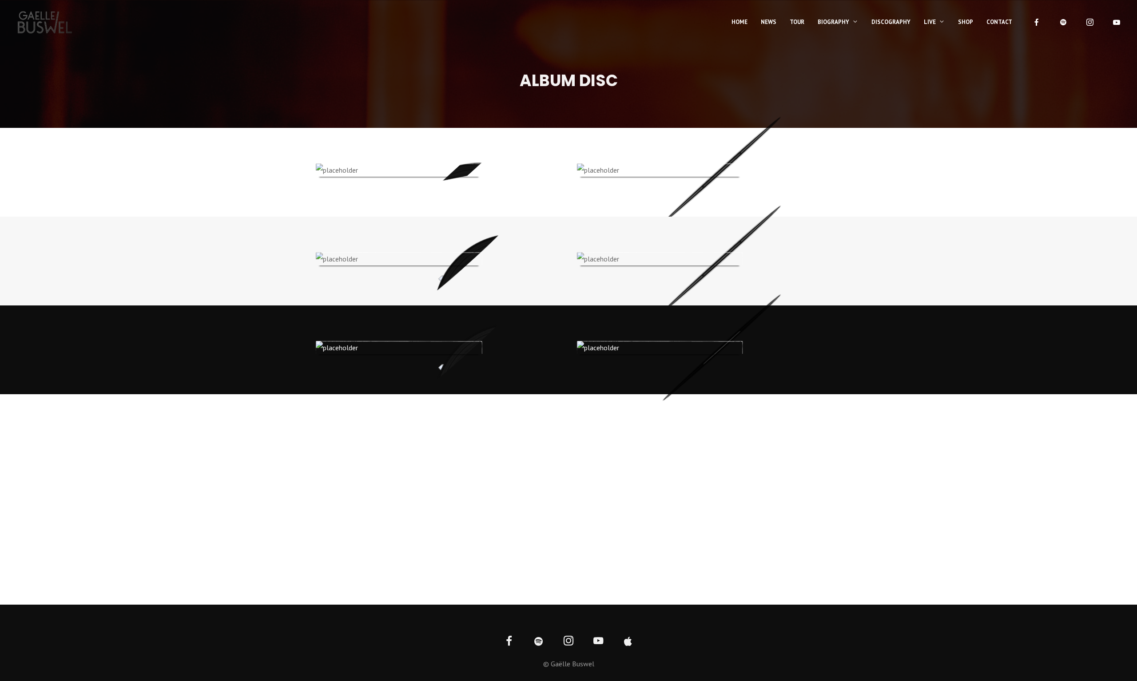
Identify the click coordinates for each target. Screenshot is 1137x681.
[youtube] (1116, 22)
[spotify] (1063, 22)
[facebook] (1037, 22)
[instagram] (1090, 22)
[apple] (628, 642)
